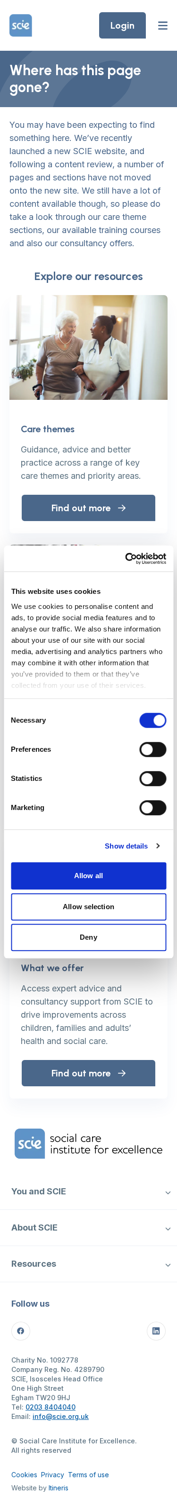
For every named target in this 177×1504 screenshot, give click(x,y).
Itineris (58, 1488)
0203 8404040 (50, 1407)
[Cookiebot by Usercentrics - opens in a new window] (126, 559)
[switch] (152, 749)
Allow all (88, 876)
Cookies (24, 1475)
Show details (126, 846)
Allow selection (88, 907)
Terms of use (88, 1475)
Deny (88, 937)
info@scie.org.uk (61, 1416)
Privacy (52, 1475)
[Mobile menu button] (163, 25)
